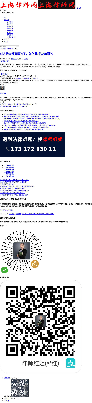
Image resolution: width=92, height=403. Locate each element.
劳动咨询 (10, 35)
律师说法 (3, 210)
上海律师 (78, 8)
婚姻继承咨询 (4, 61)
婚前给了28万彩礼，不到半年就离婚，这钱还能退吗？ (30, 125)
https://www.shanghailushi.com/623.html (26, 78)
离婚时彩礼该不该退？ (21, 121)
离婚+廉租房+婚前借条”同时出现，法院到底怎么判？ (31, 119)
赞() (26, 59)
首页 (5, 17)
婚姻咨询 (10, 26)
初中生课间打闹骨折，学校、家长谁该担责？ (14, 195)
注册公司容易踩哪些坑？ (8, 184)
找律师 (6, 41)
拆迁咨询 (10, 33)
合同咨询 (10, 22)
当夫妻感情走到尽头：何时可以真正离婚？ (26, 127)
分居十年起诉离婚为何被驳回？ (24, 129)
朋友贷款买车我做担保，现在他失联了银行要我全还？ (17, 186)
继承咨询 (10, 30)
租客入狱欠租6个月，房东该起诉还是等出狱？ (14, 190)
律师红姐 (3, 93)
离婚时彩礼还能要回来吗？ (25, 123)
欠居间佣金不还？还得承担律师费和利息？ (13, 182)
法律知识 (6, 39)
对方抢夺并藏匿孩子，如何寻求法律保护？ (27, 53)
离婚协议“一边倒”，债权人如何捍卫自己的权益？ (15, 104)
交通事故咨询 (11, 37)
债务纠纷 (10, 24)
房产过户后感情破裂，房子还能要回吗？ (27, 114)
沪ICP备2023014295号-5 (29, 214)
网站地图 (18, 214)
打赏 (5, 74)
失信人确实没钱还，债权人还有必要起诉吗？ (14, 180)
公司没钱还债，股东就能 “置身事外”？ (12, 193)
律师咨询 (6, 20)
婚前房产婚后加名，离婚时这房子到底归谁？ (14, 106)
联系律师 (10, 210)
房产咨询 (10, 28)
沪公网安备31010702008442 (45, 214)
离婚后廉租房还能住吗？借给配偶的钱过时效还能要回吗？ (31, 116)
